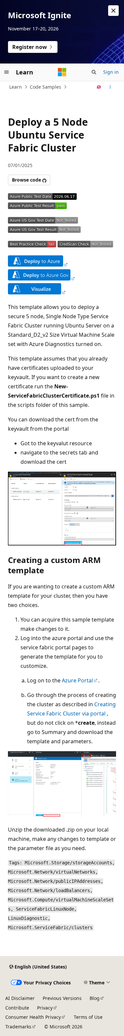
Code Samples (45, 87)
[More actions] (110, 87)
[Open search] (94, 72)
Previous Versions (62, 998)
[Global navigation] (6, 72)
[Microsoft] (62, 72)
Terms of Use (88, 1017)
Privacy (45, 1008)
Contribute (17, 1008)
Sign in (111, 72)
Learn (15, 87)
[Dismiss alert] (113, 10)
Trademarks (18, 1026)
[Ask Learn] (99, 87)
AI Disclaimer (20, 998)
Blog (95, 998)
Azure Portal (77, 680)
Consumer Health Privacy (33, 1017)
